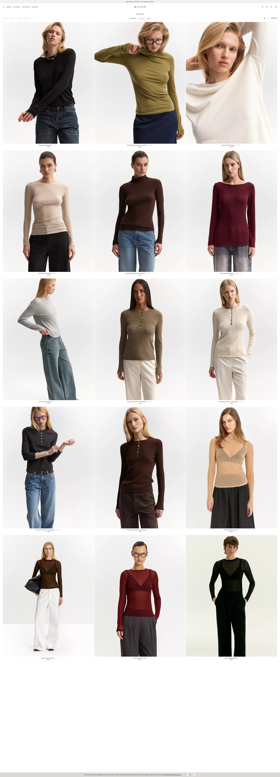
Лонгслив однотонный (45, 145)
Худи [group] (148, 18)
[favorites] (271, 6)
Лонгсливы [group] (141, 18)
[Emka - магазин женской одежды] (140, 7)
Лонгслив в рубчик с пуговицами (136, 401)
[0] (275, 6)
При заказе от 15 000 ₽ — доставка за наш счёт (140, 1)
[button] (128, 18)
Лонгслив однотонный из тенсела (136, 145)
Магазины (35, 7)
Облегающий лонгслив (48, 658)
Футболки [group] (133, 18)
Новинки (9, 7)
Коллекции (16, 7)
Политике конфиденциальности (172, 775)
